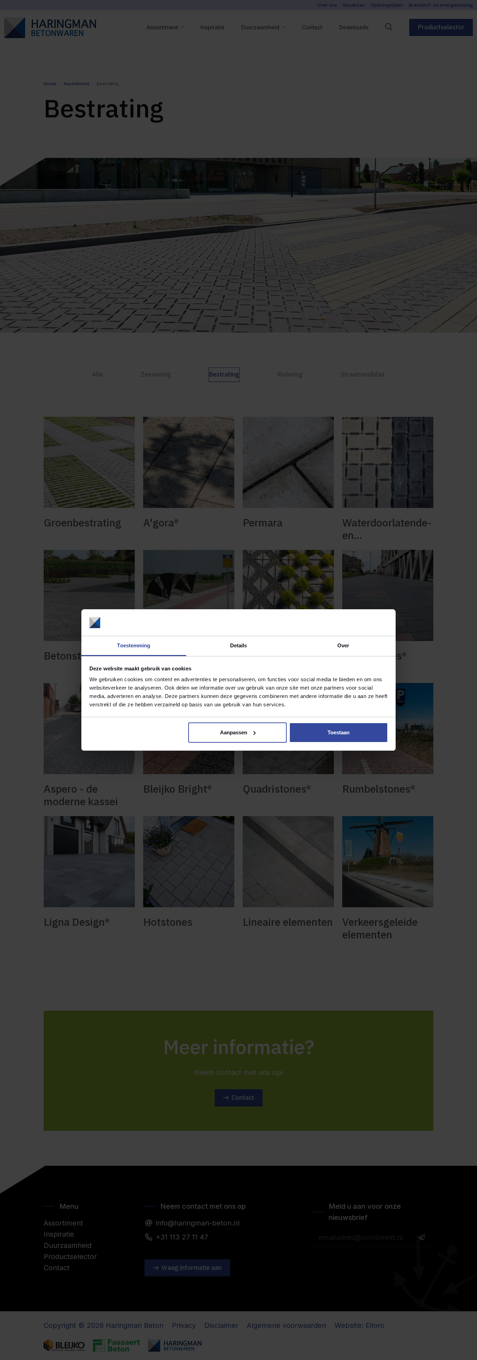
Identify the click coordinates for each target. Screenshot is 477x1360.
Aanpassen (233, 732)
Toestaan (339, 732)
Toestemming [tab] (133, 645)
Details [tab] (238, 645)
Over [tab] (343, 645)
